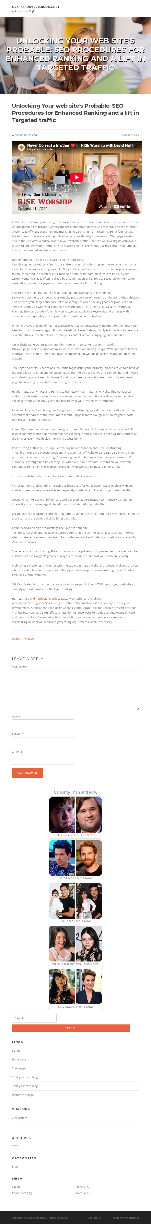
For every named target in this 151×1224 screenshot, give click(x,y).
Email (18, 734)
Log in (16, 1050)
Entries (83, 1187)
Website (18, 752)
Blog (136, 134)
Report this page (23, 639)
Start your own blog (25, 1077)
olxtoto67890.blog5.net (36, 7)
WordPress (83, 1193)
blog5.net (38, 1217)
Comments (22, 1193)
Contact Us (94, 1217)
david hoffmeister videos (44, 598)
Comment (19, 667)
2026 (15, 1146)
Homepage (19, 1059)
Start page (19, 1068)
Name (17, 716)
